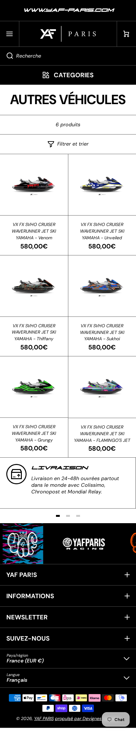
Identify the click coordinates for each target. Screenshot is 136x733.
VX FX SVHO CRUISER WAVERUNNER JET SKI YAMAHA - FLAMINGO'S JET (102, 433)
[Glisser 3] (78, 516)
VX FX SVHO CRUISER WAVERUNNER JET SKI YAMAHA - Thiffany (34, 332)
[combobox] (68, 56)
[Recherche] (6, 56)
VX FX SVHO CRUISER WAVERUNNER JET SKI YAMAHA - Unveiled (102, 231)
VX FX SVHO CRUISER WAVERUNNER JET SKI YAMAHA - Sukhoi (102, 332)
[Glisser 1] (58, 516)
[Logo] (68, 34)
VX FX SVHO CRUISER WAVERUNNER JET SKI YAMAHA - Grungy (34, 433)
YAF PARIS (44, 718)
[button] (126, 34)
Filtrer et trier (73, 144)
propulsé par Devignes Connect (87, 718)
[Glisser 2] (68, 516)
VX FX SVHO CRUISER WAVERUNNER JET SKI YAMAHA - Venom (34, 231)
